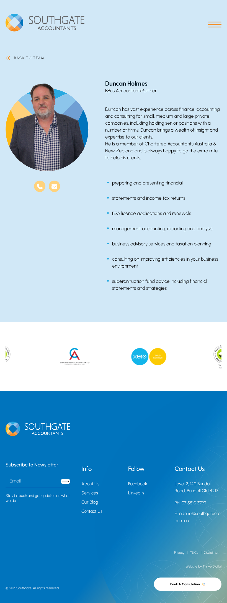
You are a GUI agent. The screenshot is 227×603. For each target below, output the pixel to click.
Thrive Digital (212, 566)
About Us (90, 483)
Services (89, 493)
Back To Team (29, 58)
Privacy (179, 553)
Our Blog (89, 502)
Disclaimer (211, 553)
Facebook (137, 483)
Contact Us (91, 511)
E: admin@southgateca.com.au (197, 517)
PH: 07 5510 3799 (190, 503)
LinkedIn (136, 493)
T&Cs (194, 553)
